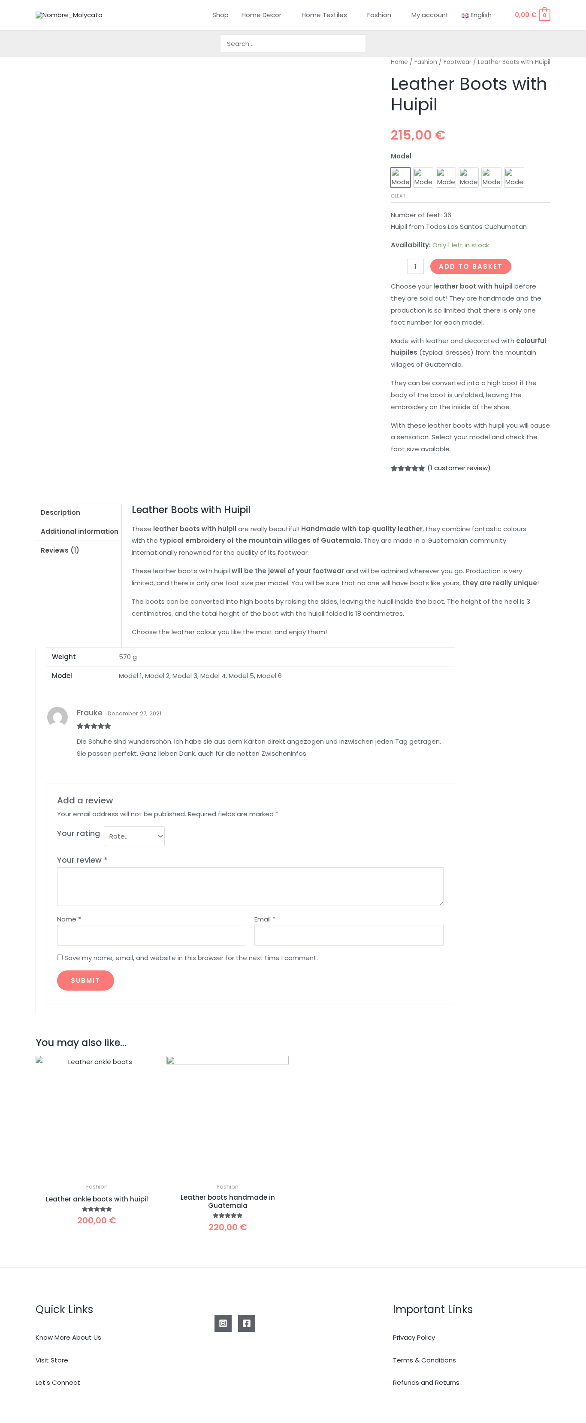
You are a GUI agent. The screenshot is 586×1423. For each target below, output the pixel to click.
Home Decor (261, 14)
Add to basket (471, 266)
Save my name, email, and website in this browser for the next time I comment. (191, 957)
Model (401, 156)
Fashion (379, 14)
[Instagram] (223, 1323)
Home (399, 62)
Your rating (78, 833)
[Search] (359, 43)
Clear (398, 195)
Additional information (79, 531)
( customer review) (459, 467)
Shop (220, 14)
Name (69, 919)
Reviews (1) (60, 550)
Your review (82, 859)
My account (430, 14)
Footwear (457, 62)
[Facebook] (246, 1323)
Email (264, 919)
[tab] (78, 513)
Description (60, 512)
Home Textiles (324, 14)
